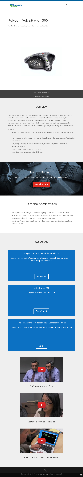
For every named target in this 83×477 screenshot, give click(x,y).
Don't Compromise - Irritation (41, 421)
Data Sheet (41, 311)
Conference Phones (41, 96)
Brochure (41, 276)
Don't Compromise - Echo (41, 386)
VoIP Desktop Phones (41, 92)
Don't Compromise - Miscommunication (41, 457)
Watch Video (41, 184)
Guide (41, 345)
